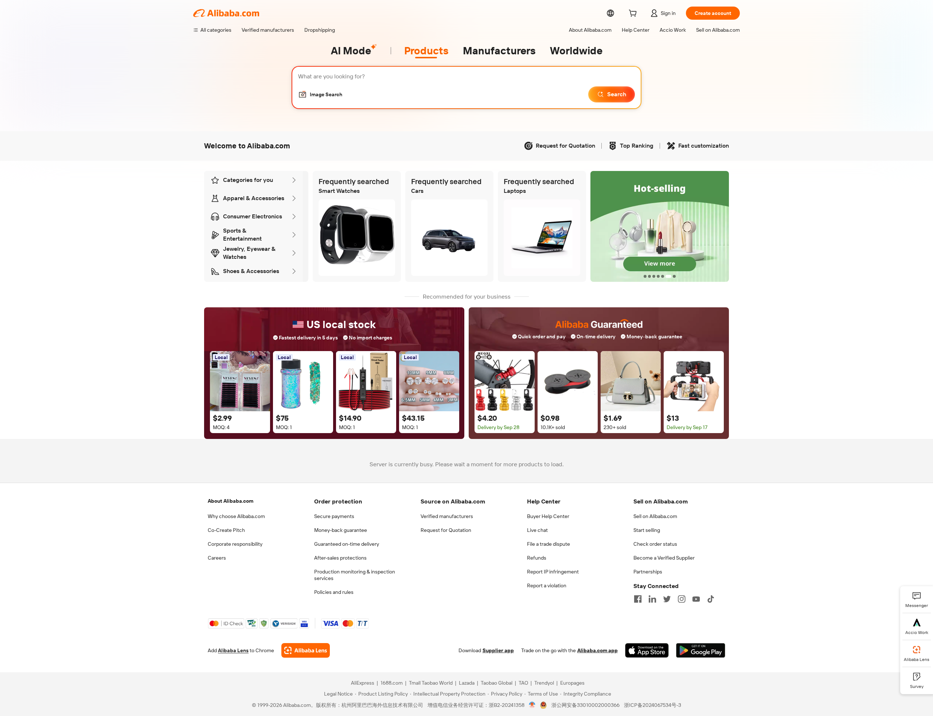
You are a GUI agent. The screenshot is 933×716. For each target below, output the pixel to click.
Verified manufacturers (447, 516)
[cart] (634, 14)
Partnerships (647, 572)
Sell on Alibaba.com (655, 516)
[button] (320, 94)
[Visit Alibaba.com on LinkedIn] (652, 599)
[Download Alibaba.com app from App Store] (647, 650)
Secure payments (334, 516)
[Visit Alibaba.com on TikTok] (710, 599)
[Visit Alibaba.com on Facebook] (637, 599)
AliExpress (362, 683)
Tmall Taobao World (431, 683)
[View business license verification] (532, 705)
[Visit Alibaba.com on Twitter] (667, 599)
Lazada (467, 683)
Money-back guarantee (340, 530)
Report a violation (546, 585)
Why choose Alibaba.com (236, 516)
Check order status (655, 544)
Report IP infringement (553, 572)
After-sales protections (340, 558)
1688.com (391, 683)
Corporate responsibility (235, 544)
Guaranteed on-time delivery (346, 544)
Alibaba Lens (233, 650)
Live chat (537, 530)
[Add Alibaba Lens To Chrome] (305, 650)
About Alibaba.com (230, 501)
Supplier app (498, 650)
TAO (523, 683)
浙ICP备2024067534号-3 (652, 705)
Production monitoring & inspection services (354, 575)
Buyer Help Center (548, 516)
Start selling (646, 530)
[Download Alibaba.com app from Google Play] (700, 650)
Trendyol (544, 683)
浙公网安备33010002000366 (585, 705)
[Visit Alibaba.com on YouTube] (696, 599)
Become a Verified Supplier (664, 558)
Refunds (536, 558)
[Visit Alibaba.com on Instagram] (681, 599)
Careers (217, 558)
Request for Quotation (446, 530)
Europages (572, 683)
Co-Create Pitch (226, 530)
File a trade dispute (548, 544)
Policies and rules (334, 592)
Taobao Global (496, 683)
